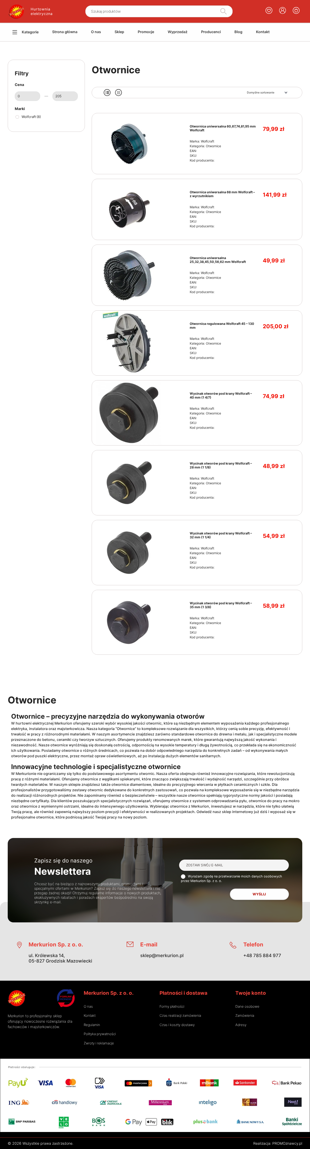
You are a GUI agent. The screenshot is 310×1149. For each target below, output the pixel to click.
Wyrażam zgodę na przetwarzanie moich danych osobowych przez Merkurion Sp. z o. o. (231, 878)
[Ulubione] (269, 11)
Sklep (119, 31)
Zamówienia (244, 1015)
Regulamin (92, 1025)
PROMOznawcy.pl (287, 1143)
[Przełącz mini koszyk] (296, 10)
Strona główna (64, 31)
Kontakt (263, 31)
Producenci (211, 31)
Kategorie (30, 32)
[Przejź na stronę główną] (16, 998)
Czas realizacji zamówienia (180, 1015)
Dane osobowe (247, 1006)
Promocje (146, 31)
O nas (96, 31)
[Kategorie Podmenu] (11, 32)
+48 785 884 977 (262, 955)
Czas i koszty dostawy (177, 1025)
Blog (238, 31)
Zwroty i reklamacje (99, 1043)
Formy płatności (172, 1006)
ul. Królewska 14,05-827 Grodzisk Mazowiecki (60, 958)
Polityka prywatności (100, 1034)
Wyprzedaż (177, 31)
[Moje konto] (282, 11)
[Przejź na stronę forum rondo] (66, 998)
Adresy (240, 1025)
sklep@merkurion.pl (162, 955)
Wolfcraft (31, 117)
